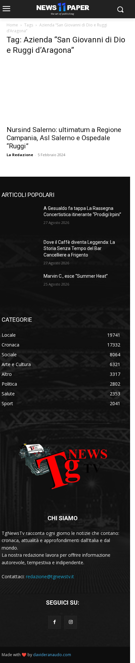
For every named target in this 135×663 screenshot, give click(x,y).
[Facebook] (54, 622)
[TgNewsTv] (63, 467)
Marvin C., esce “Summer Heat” (76, 276)
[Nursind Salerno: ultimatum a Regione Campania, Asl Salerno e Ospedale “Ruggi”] (67, 92)
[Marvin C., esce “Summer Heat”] (20, 286)
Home (12, 25)
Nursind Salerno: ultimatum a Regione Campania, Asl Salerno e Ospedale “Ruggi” (64, 138)
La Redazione (20, 154)
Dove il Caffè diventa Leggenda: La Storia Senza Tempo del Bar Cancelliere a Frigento (79, 249)
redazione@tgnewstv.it (50, 576)
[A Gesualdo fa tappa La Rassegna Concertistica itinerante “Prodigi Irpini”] (20, 218)
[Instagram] (70, 622)
